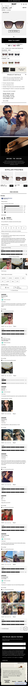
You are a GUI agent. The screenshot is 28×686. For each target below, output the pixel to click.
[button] (12, 188)
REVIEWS (14, 192)
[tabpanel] (14, 23)
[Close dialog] (26, 663)
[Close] (22, 669)
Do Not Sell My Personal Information (7, 681)
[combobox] (3, 648)
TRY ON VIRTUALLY (13, 31)
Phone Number (6, 645)
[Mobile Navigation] (2, 4)
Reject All (14, 681)
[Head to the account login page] (24, 4)
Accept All (20, 681)
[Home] (14, 4)
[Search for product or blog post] (21, 4)
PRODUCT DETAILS (14, 74)
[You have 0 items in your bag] (26, 4)
